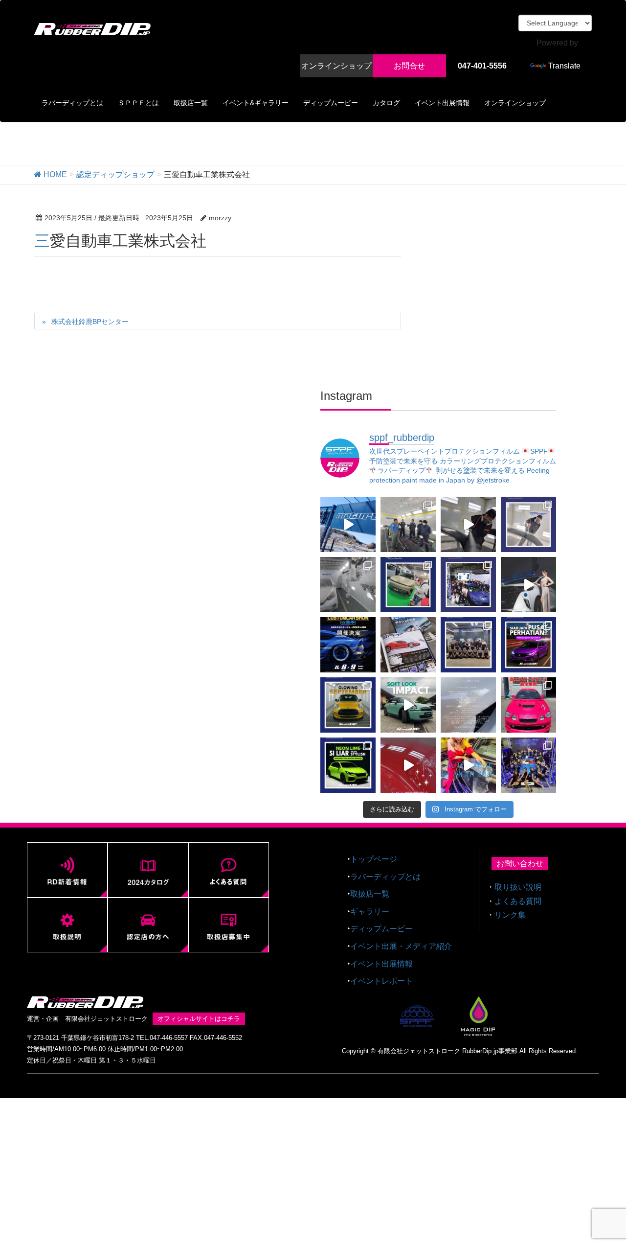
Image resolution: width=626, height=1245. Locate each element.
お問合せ (409, 66)
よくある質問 (517, 901)
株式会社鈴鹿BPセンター (90, 321)
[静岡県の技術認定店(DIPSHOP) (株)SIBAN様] (408, 765)
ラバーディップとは (385, 877)
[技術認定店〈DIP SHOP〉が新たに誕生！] (528, 524)
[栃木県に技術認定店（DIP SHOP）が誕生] (348, 524)
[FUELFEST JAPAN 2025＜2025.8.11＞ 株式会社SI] (528, 705)
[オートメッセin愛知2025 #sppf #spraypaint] (468, 765)
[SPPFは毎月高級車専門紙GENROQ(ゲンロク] (408, 644)
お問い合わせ (519, 863)
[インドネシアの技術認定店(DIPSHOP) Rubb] (528, 644)
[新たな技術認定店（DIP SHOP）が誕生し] (408, 524)
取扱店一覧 (369, 894)
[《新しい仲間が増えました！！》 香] (468, 524)
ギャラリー (369, 911)
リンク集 (510, 915)
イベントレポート (381, 981)
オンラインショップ (336, 66)
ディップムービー (381, 928)
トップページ (373, 859)
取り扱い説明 (517, 887)
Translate (564, 66)
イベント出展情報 (381, 964)
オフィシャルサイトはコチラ (198, 1018)
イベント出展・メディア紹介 (401, 946)
